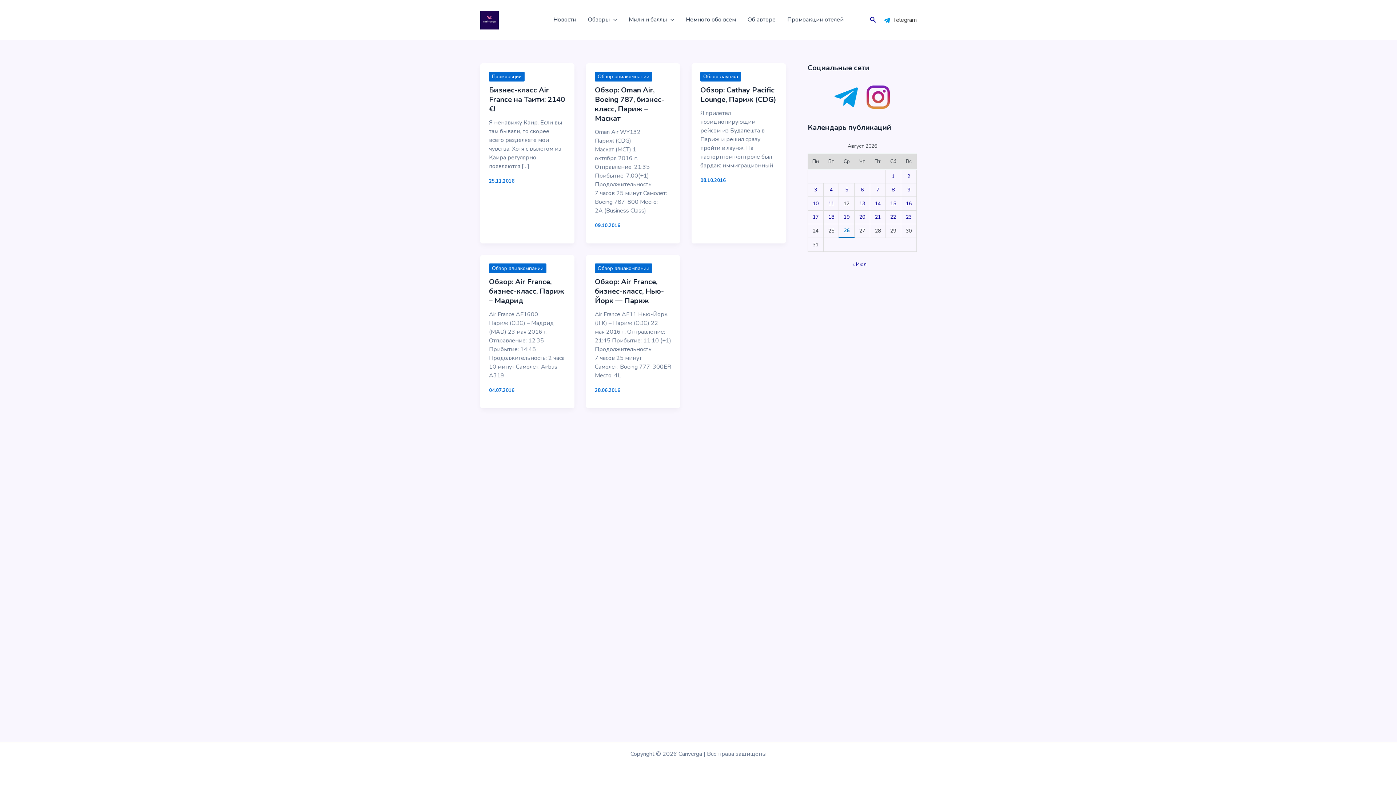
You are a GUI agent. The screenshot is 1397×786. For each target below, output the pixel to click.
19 (846, 217)
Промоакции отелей (815, 20)
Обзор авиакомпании (623, 76)
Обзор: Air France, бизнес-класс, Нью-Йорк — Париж (629, 291)
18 (831, 217)
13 (862, 203)
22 (893, 217)
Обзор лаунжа (720, 76)
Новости (564, 20)
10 (816, 203)
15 (893, 203)
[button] (613, 20)
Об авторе (762, 20)
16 (909, 203)
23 (909, 217)
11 (831, 203)
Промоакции (507, 76)
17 (816, 217)
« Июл (859, 264)
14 (878, 203)
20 (862, 217)
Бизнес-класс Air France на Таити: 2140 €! (527, 99)
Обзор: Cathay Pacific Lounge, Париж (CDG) (738, 94)
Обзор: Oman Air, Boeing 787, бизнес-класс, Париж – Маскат (629, 104)
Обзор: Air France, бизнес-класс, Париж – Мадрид (526, 291)
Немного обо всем (711, 20)
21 (878, 217)
